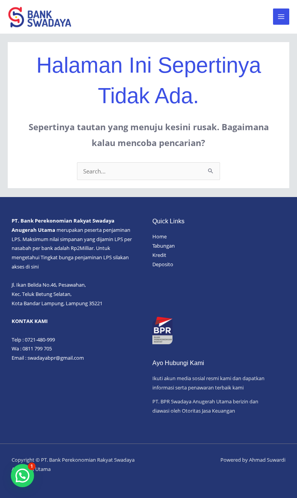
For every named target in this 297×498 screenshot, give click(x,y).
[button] (22, 475)
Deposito (162, 264)
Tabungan (163, 245)
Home (159, 236)
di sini (32, 266)
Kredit (159, 255)
